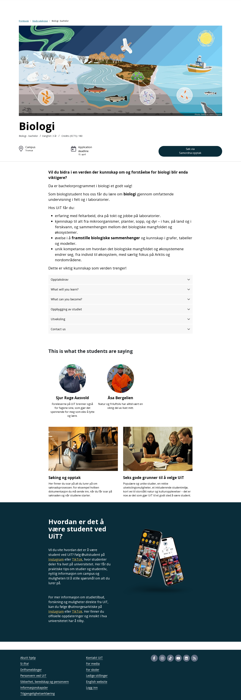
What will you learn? (65, 289)
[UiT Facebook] (154, 658)
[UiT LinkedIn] (186, 658)
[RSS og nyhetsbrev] (194, 658)
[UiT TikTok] (170, 658)
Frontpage (24, 20)
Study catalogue (40, 20)
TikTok (77, 559)
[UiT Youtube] (178, 658)
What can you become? (66, 299)
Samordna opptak (190, 151)
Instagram (56, 559)
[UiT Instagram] (162, 658)
